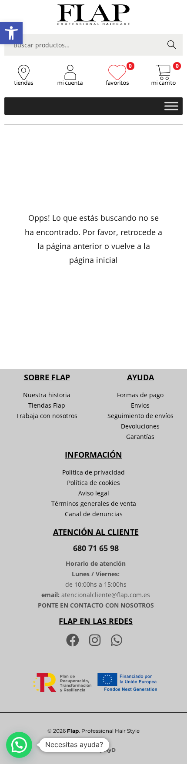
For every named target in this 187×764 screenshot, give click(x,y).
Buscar (172, 44)
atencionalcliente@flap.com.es (105, 595)
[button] (11, 33)
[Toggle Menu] (171, 106)
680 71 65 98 (96, 548)
